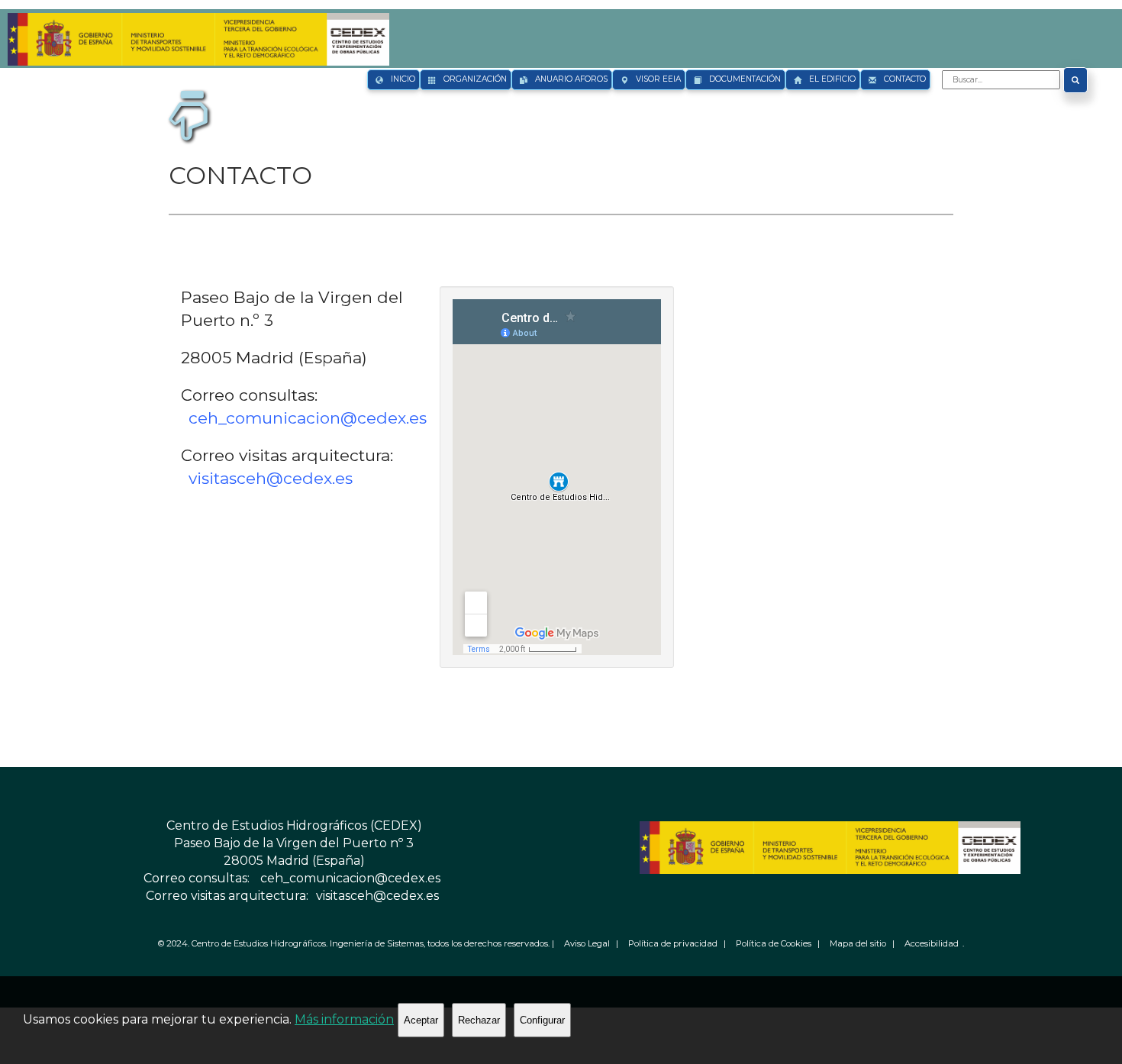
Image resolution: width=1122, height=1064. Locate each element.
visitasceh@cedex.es (271, 478)
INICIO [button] (403, 79)
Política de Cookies (773, 943)
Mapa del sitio (858, 943)
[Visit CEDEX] (196, 28)
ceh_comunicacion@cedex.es (308, 417)
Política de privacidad (672, 943)
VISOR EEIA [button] (658, 79)
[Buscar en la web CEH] (1075, 80)
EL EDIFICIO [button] (832, 79)
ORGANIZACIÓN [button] (475, 79)
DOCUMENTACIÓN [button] (745, 79)
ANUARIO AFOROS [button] (571, 79)
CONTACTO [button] (905, 79)
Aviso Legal (587, 943)
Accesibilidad (931, 943)
